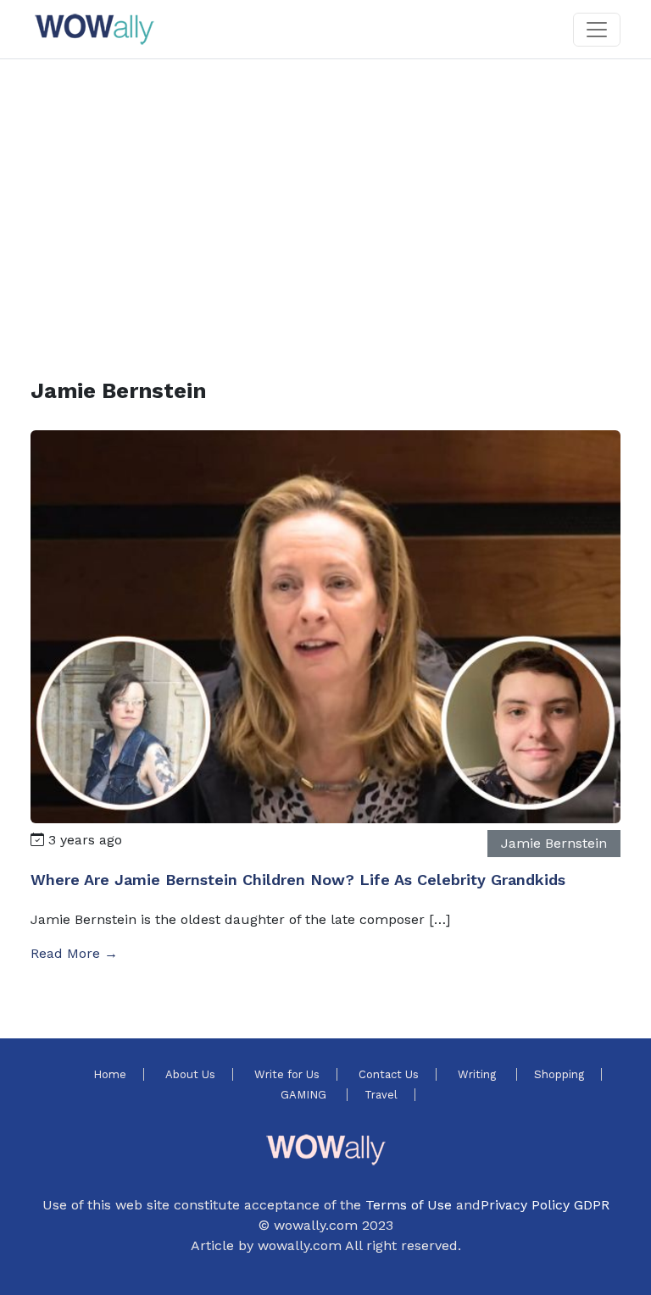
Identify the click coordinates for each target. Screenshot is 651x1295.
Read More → (74, 953)
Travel (381, 1094)
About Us (190, 1074)
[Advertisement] (325, 198)
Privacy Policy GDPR (545, 1205)
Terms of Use (408, 1205)
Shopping (559, 1074)
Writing (478, 1074)
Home (109, 1074)
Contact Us (389, 1074)
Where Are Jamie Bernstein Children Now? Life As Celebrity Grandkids (298, 879)
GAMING (305, 1094)
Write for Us (287, 1074)
